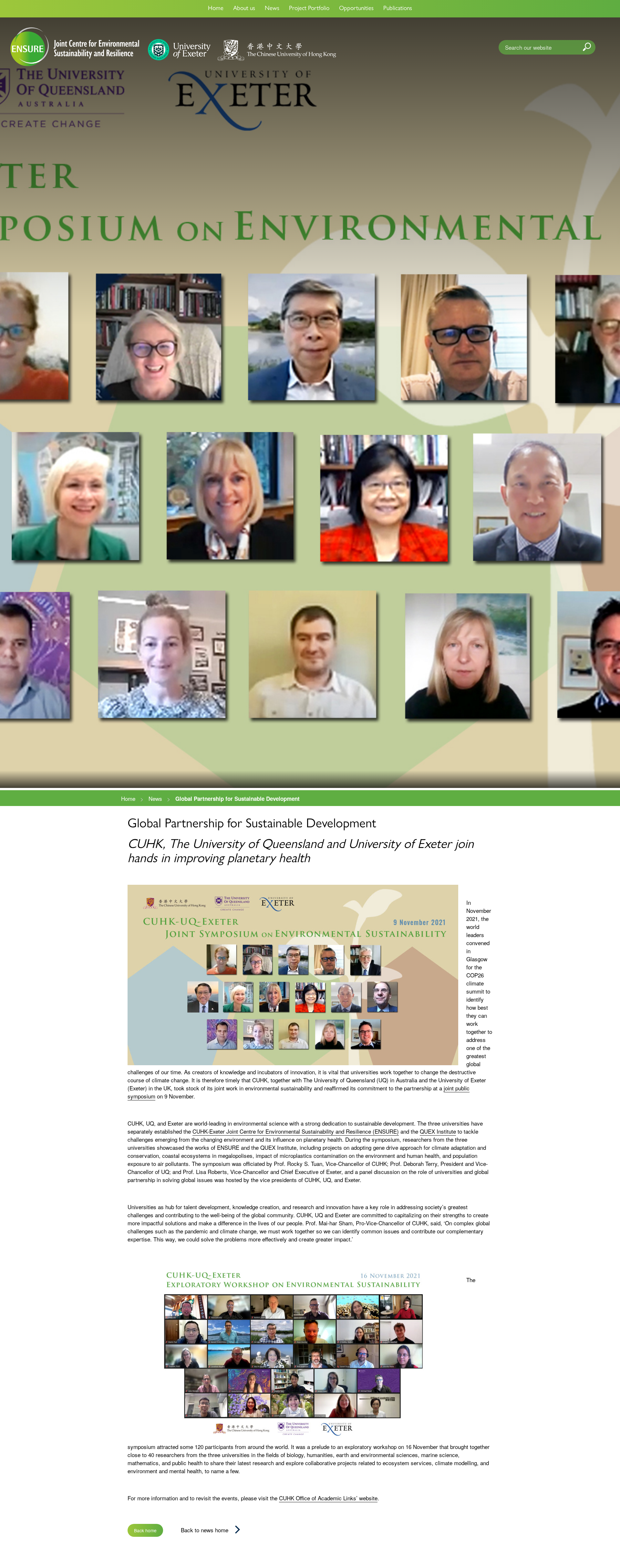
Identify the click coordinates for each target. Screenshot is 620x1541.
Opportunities (356, 8)
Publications (397, 8)
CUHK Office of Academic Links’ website (328, 1498)
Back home (145, 1530)
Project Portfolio (309, 8)
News (272, 8)
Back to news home (204, 1530)
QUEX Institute (438, 1131)
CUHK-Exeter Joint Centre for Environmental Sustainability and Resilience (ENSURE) (295, 1131)
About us (244, 8)
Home (215, 8)
